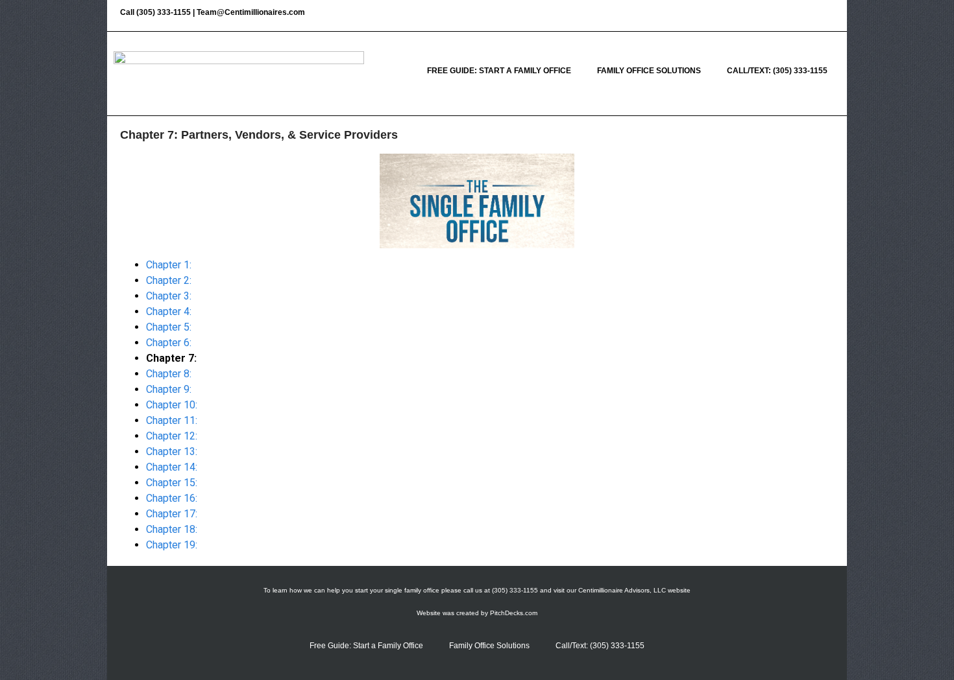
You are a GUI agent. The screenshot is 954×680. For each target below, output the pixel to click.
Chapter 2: (168, 280)
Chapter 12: (171, 436)
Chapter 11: (171, 420)
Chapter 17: (171, 514)
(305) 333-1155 (163, 12)
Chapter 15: (171, 482)
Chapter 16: (171, 498)
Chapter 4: (168, 311)
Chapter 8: (168, 374)
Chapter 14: (171, 467)
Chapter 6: (168, 342)
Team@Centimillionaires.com (251, 12)
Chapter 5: (168, 327)
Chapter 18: (171, 529)
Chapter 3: (168, 296)
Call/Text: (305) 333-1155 (777, 70)
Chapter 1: (168, 265)
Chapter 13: (171, 451)
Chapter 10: (171, 405)
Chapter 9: (168, 389)
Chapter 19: (171, 545)
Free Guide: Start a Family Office (499, 70)
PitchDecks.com (513, 612)
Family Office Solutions (649, 70)
